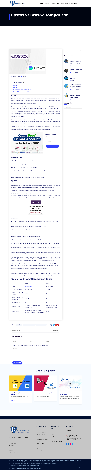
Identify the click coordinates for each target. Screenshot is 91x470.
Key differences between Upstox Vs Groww (23, 89)
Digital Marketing (40, 443)
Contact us (54, 439)
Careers (67, 3)
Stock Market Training (41, 434)
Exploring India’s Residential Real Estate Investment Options (75, 61)
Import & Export (40, 445)
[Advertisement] (45, 35)
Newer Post (55, 330)
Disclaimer (12, 445)
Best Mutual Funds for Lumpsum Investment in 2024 (75, 86)
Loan (38, 448)
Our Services (55, 3)
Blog (62, 3)
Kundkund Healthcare (41, 450)
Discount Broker (28, 286)
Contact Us (74, 3)
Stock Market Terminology (57, 441)
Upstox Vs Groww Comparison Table (21, 91)
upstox (19, 324)
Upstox (15, 87)
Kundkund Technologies (41, 432)
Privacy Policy (13, 443)
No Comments (25, 76)
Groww (15, 85)
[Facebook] (51, 325)
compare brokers (18, 19)
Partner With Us (13, 448)
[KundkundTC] (17, 3)
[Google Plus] (56, 325)
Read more (13, 400)
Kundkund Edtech (40, 429)
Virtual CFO (39, 437)
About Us (47, 3)
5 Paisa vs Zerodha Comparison (45, 393)
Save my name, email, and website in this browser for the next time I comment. (30, 345)
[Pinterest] (58, 325)
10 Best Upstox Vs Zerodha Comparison (67, 393)
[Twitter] (54, 325)
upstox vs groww (41, 324)
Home (41, 3)
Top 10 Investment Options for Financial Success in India (75, 95)
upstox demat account (29, 324)
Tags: (13, 324)
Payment (12, 450)
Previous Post (16, 330)
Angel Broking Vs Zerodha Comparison (18, 393)
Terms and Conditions (14, 452)
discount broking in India (43, 184)
